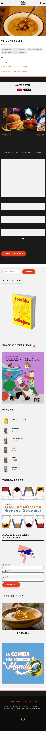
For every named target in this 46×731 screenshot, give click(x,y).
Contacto (33, 703)
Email (4, 213)
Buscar (29, 272)
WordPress (29, 710)
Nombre (5, 200)
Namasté (6, 134)
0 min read (22, 52)
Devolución (16, 703)
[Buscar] (40, 3)
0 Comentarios (7, 52)
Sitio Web (5, 225)
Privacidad (31, 701)
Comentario (6, 156)
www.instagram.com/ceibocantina (14, 71)
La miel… (23, 633)
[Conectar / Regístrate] (44, 3)
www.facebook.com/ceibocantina (14, 66)
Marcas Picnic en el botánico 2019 (13, 49)
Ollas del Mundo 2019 (34, 49)
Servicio (16, 701)
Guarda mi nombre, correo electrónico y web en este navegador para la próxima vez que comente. (22, 242)
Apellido (6, 571)
